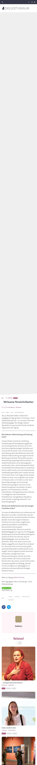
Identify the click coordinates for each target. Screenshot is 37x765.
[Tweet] (9, 607)
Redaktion (18, 407)
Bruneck (18, 596)
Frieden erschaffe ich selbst (9, 728)
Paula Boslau (11, 730)
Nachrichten (26, 596)
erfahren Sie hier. (19, 577)
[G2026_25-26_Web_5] (18, 708)
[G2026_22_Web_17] (18, 663)
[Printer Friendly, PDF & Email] (6, 588)
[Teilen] (4, 607)
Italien (15, 398)
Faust (3, 688)
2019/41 (10, 596)
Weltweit (11, 599)
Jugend (3, 733)
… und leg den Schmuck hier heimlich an (12, 683)
